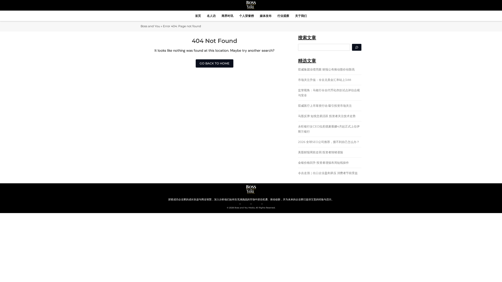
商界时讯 (227, 16)
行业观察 (283, 16)
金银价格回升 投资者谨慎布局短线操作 (323, 162)
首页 (198, 16)
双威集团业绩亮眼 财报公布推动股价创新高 (326, 69)
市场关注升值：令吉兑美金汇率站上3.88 (324, 80)
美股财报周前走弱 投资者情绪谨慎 (320, 152)
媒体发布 (266, 16)
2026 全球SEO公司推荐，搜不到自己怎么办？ (328, 142)
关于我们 (301, 16)
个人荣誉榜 (246, 16)
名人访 (211, 16)
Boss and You (150, 26)
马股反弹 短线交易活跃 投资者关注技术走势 (327, 116)
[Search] (356, 47)
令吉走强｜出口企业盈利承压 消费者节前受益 (328, 173)
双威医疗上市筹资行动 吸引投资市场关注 (325, 106)
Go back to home (214, 63)
